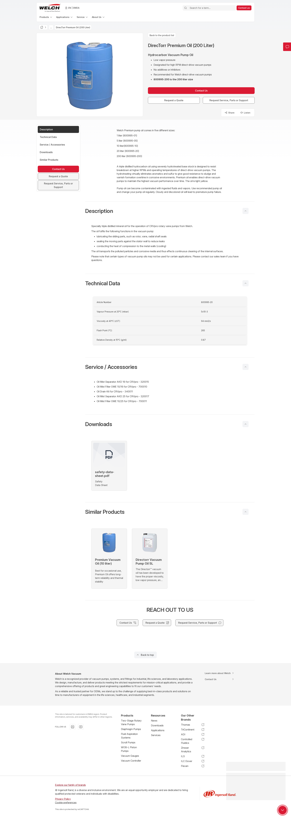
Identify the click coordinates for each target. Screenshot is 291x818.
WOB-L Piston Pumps (129, 749)
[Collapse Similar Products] (245, 512)
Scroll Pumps (128, 742)
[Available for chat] (282, 810)
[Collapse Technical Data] (245, 283)
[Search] (185, 8)
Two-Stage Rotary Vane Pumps (131, 722)
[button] (170, 211)
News (154, 720)
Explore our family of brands (70, 784)
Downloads (157, 725)
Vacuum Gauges (130, 755)
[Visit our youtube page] (81, 727)
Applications (157, 730)
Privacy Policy (63, 798)
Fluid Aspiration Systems (129, 735)
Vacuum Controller (131, 760)
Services (156, 735)
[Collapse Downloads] (245, 424)
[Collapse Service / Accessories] (245, 367)
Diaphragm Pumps (131, 729)
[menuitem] (46, 17)
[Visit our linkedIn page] (72, 727)
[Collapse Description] (245, 211)
